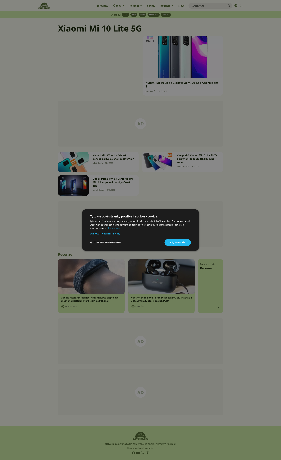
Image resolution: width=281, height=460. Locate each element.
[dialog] (140, 230)
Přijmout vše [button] (177, 242)
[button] (140, 233)
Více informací (114, 228)
